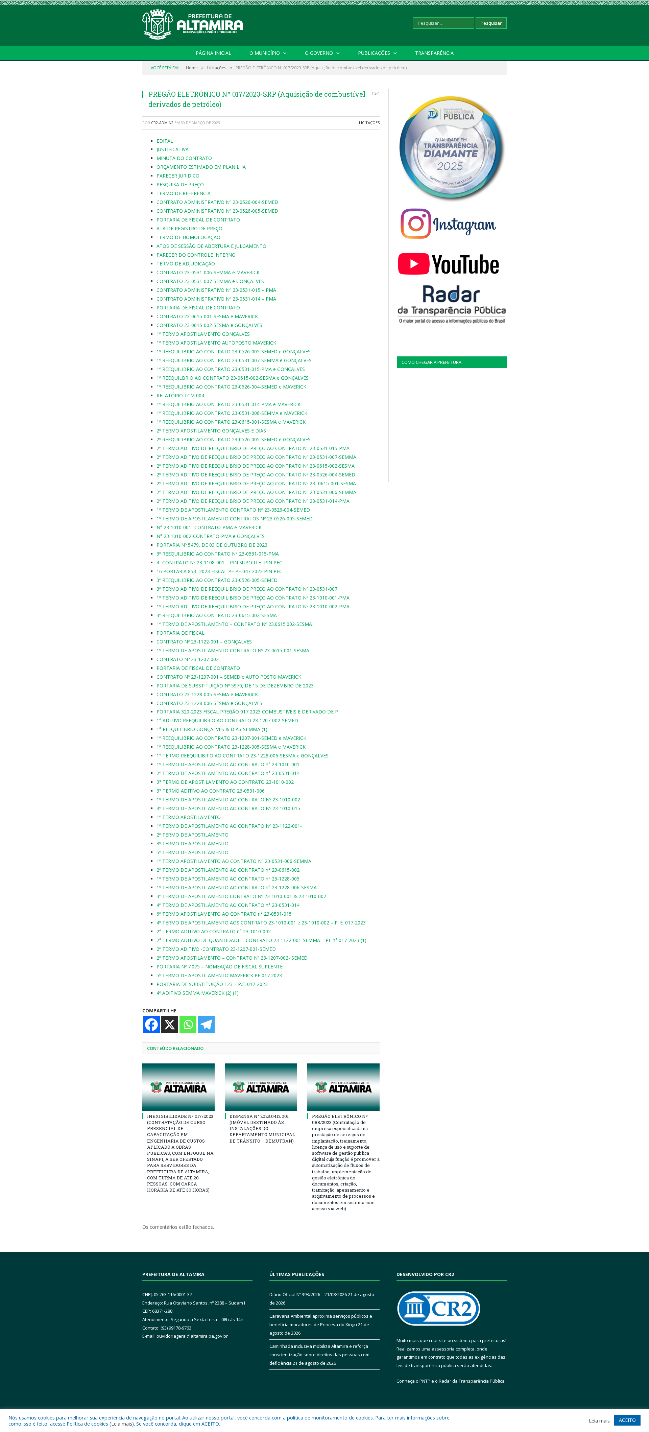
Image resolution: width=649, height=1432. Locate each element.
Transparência (434, 53)
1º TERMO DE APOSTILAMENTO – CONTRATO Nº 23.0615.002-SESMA (234, 624)
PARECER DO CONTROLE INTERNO (196, 255)
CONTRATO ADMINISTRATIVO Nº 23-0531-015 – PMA (216, 290)
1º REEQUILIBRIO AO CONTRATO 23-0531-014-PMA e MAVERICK (229, 404)
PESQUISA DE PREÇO (180, 184)
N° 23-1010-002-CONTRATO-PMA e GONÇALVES (211, 536)
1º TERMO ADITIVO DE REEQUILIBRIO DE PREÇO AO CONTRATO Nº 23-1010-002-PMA (253, 606)
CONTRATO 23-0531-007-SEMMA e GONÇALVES (210, 281)
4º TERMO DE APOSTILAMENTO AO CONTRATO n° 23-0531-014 (228, 905)
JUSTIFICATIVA (173, 149)
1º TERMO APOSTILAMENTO (189, 817)
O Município (264, 53)
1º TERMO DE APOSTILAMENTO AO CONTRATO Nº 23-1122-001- (229, 826)
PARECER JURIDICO (178, 175)
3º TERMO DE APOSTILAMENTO (193, 843)
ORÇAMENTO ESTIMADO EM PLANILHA (201, 167)
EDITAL (165, 141)
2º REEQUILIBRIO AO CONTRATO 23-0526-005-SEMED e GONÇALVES (234, 439)
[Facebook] (151, 1024)
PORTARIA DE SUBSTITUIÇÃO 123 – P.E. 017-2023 (212, 984)
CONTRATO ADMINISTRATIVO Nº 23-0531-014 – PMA (216, 299)
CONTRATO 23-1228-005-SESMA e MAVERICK (207, 694)
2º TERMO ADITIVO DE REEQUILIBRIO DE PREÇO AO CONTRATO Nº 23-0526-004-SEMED (256, 474)
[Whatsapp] (187, 1024)
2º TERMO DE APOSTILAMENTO (193, 834)
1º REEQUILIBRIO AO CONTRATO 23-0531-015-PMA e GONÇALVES (231, 369)
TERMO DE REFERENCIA (184, 193)
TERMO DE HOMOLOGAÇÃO (188, 237)
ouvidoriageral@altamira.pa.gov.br (192, 1336)
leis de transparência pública (426, 1365)
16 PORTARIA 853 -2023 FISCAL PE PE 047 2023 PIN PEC (219, 571)
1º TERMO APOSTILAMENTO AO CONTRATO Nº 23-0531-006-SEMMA (234, 861)
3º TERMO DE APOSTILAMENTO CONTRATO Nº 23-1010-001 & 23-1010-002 (241, 896)
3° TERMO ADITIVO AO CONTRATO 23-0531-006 (211, 791)
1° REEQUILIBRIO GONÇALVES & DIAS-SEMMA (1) (212, 729)
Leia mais (121, 1424)
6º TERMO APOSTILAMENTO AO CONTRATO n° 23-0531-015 (224, 914)
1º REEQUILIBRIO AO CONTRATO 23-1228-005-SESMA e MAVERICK (231, 747)
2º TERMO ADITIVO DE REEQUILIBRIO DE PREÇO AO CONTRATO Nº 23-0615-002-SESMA (256, 466)
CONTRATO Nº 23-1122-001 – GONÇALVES (204, 641)
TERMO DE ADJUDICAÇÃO (186, 263)
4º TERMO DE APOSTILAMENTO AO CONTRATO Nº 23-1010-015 (228, 808)
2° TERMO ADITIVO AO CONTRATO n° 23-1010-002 (214, 931)
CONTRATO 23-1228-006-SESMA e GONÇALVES (209, 703)
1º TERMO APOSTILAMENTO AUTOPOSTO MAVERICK (216, 342)
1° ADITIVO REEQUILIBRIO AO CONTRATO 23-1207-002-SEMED (227, 720)
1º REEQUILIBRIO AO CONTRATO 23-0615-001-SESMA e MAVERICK (231, 422)
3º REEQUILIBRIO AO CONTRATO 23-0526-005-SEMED (217, 580)
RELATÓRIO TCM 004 (180, 395)
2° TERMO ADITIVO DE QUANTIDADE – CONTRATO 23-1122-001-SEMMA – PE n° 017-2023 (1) (261, 940)
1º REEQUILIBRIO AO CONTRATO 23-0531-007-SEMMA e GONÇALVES (234, 360)
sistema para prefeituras (479, 1340)
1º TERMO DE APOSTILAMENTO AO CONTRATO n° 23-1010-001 (228, 764)
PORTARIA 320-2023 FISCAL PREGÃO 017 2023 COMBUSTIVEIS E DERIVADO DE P (247, 711)
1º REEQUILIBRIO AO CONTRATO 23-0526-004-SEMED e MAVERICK (231, 386)
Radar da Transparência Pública (472, 1381)
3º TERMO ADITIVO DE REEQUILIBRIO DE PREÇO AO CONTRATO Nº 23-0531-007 (247, 589)
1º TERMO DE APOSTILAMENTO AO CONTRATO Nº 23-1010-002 (228, 799)
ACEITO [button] (627, 1420)
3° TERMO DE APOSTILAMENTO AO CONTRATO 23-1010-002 (225, 782)
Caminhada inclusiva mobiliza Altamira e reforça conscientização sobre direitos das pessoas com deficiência (319, 1354)
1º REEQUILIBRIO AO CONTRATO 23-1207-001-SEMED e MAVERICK (231, 738)
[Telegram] (206, 1024)
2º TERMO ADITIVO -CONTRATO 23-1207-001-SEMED (216, 949)
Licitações (369, 122)
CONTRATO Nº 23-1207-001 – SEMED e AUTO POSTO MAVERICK (229, 677)
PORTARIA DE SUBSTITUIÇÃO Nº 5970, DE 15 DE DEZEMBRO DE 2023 (235, 685)
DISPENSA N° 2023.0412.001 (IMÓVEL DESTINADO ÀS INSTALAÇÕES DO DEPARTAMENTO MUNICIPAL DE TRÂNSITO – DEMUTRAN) (262, 1128)
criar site (438, 1340)
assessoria (443, 1349)
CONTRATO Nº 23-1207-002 (188, 659)
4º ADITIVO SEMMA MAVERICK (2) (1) (198, 993)
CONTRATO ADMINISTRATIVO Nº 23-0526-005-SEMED (217, 211)
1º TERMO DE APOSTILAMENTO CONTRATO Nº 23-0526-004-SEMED (233, 510)
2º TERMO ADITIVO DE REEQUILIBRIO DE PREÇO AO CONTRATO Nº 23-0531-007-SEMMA (256, 457)
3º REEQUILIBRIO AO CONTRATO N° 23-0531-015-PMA (218, 553)
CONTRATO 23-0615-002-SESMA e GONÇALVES (209, 325)
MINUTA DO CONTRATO (184, 158)
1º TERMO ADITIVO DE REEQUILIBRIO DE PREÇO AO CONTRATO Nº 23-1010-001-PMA (253, 597)
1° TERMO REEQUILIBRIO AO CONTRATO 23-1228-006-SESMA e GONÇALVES (243, 755)
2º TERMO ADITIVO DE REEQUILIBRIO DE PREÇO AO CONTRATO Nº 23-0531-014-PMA (253, 501)
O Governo (319, 53)
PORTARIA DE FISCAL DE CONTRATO (198, 219)
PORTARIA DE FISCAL (181, 633)
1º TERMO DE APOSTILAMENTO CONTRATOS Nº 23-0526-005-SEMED (235, 518)
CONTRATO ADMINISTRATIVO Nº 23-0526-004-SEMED (217, 202)
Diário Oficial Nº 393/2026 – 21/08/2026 (308, 1294)
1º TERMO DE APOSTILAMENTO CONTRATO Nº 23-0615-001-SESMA (233, 650)
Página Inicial (213, 53)
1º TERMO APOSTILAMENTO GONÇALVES (203, 334)
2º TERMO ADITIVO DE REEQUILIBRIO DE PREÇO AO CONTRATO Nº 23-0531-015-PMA (253, 448)
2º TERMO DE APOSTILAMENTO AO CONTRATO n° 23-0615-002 (228, 870)
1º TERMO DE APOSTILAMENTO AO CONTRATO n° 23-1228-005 (228, 878)
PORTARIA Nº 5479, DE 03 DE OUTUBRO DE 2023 (212, 545)
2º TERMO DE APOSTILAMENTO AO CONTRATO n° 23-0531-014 (228, 773)
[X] (169, 1024)
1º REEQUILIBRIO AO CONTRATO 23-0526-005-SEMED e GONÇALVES (234, 351)
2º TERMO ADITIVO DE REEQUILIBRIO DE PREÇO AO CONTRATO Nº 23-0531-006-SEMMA (256, 492)
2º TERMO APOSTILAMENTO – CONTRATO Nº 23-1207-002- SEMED (232, 958)
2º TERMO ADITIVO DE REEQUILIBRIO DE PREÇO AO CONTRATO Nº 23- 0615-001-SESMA (256, 483)
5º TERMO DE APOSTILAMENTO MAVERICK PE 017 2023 (219, 975)
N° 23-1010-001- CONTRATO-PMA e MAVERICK (209, 527)
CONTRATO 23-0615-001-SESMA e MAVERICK (207, 316)
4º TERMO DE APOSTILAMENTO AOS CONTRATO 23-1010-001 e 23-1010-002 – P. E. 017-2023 (261, 922)
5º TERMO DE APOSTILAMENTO (193, 852)
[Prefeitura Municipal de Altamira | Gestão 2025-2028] (193, 22)
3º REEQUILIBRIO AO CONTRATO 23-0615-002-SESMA (217, 615)
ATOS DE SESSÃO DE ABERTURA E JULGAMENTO (211, 246)
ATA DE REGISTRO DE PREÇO (189, 228)
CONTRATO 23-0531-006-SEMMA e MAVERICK (208, 272)
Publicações (374, 53)
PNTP (424, 1381)
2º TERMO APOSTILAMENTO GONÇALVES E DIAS (211, 430)
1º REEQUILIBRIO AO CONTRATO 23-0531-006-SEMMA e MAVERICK (232, 413)
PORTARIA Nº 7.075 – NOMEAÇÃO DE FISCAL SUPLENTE (220, 966)
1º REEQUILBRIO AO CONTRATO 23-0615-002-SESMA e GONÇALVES (233, 378)
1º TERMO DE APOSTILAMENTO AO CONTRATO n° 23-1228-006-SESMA (237, 887)
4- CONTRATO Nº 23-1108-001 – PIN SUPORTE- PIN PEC (219, 562)
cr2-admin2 (162, 122)
